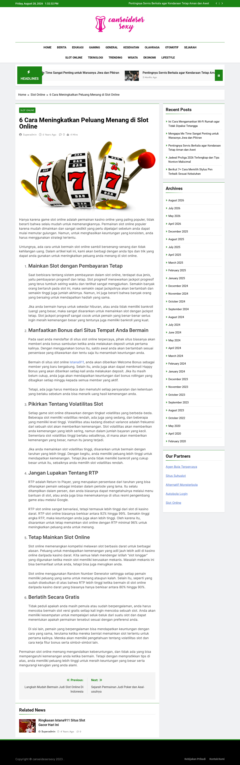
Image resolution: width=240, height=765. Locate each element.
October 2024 (176, 301)
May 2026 (174, 216)
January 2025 (176, 278)
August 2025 (176, 239)
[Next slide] (222, 3)
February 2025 (177, 270)
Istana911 (77, 362)
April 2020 (174, 433)
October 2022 (176, 418)
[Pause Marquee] (219, 75)
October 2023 (176, 394)
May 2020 (174, 426)
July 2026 (174, 208)
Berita (61, 47)
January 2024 (176, 371)
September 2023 (178, 402)
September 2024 (178, 309)
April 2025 (174, 255)
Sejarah (190, 47)
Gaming (94, 47)
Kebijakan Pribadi (195, 759)
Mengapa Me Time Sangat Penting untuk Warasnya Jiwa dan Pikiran (52, 72)
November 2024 (178, 293)
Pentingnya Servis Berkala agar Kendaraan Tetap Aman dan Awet (169, 3)
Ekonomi (149, 57)
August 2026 (176, 200)
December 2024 (178, 286)
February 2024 (177, 363)
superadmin (30, 134)
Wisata (133, 57)
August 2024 (176, 317)
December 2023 (178, 379)
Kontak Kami (217, 759)
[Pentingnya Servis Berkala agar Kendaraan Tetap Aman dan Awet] (111, 78)
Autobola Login (177, 494)
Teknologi (95, 57)
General (112, 47)
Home (47, 47)
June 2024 (174, 332)
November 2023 (178, 387)
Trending (115, 57)
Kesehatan (131, 47)
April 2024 (174, 348)
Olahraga (152, 47)
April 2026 (174, 224)
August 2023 (176, 410)
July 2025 (174, 247)
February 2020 (177, 441)
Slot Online (73, 57)
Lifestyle (168, 57)
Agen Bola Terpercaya (181, 467)
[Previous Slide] (216, 3)
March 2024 (175, 356)
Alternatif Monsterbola (182, 485)
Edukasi (77, 47)
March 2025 (175, 262)
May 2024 (174, 340)
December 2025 (178, 231)
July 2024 (174, 324)
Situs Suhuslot (176, 476)
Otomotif (171, 47)
